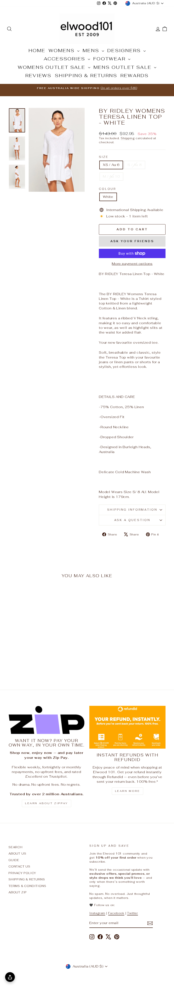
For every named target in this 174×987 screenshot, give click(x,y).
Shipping (128, 138)
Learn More (127, 791)
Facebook (116, 913)
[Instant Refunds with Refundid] (127, 727)
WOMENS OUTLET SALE (52, 67)
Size (103, 157)
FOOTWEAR (110, 59)
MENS (92, 50)
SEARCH (15, 847)
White (108, 197)
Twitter (132, 913)
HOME (36, 50)
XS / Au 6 (111, 165)
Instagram (97, 913)
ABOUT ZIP (17, 892)
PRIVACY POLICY (22, 873)
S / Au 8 (135, 165)
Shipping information (132, 510)
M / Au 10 (111, 176)
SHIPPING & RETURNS (86, 75)
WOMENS (62, 50)
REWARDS (134, 75)
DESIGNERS (124, 50)
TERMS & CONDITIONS (27, 886)
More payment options (132, 263)
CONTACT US (19, 866)
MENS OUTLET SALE (123, 67)
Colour (107, 189)
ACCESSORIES (65, 59)
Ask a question (132, 520)
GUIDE (13, 860)
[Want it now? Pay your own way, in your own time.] (46, 720)
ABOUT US (17, 853)
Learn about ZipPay (46, 803)
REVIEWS (38, 75)
